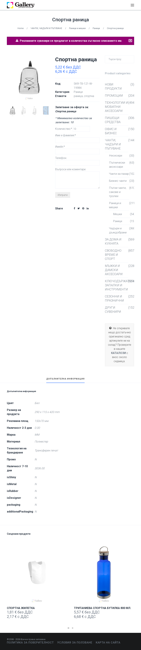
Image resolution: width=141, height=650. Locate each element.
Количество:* (64, 128)
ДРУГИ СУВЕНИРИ (113, 309)
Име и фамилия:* (65, 135)
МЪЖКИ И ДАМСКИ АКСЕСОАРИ (114, 270)
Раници (96, 28)
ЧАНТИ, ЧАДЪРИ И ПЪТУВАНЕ (46, 28)
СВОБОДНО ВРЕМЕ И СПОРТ (113, 255)
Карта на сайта (108, 642)
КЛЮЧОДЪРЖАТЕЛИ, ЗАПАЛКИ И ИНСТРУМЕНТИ (116, 285)
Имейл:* (60, 146)
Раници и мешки (77, 28)
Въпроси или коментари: (70, 169)
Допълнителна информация (65, 379)
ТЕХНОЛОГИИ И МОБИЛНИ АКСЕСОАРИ (116, 107)
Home (21, 28)
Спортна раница (70, 19)
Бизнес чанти (118, 180)
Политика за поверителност (30, 642)
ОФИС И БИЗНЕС (111, 131)
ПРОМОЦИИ (114, 95)
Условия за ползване (74, 642)
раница (78, 96)
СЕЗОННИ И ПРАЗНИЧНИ (114, 298)
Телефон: (61, 158)
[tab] (65, 380)
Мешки (117, 214)
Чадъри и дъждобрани (118, 230)
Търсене (130, 59)
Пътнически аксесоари (117, 164)
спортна (89, 96)
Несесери (115, 155)
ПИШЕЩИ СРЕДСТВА (113, 120)
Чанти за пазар (119, 173)
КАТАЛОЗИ (118, 353)
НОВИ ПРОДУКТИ (113, 86)
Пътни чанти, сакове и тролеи (117, 192)
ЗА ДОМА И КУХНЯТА (113, 241)
